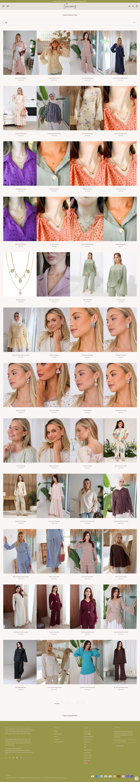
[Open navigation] (3, 6)
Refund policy (87, 760)
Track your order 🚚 (59, 741)
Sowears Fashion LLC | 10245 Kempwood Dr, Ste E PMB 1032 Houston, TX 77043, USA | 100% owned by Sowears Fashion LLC (36, 777)
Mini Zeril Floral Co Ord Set (121, 466)
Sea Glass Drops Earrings (87, 355)
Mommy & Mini (58, 733)
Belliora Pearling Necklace (87, 244)
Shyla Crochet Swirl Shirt (120, 576)
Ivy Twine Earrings (87, 410)
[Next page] (83, 702)
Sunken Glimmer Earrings (121, 410)
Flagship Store (87, 741)
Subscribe (120, 746)
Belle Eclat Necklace (87, 189)
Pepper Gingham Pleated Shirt (54, 133)
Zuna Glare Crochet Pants (87, 78)
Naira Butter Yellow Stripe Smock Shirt (20, 355)
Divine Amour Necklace (54, 299)
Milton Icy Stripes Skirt (54, 576)
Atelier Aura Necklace (54, 189)
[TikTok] (20, 758)
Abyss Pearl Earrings (20, 410)
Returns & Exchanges (89, 736)
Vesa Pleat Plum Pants (54, 632)
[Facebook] (5, 758)
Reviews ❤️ (86, 763)
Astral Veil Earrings (21, 466)
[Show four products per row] (6, 22)
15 (77, 701)
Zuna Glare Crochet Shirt (87, 576)
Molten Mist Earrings (54, 466)
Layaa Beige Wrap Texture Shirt (121, 632)
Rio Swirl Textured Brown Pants (121, 687)
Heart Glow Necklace (20, 299)
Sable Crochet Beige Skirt (54, 521)
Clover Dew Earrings (87, 466)
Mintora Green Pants (87, 299)
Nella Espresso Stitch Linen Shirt (87, 521)
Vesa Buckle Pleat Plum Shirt (87, 632)
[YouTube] (17, 758)
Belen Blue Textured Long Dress (121, 78)
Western (56, 731)
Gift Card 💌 (87, 733)
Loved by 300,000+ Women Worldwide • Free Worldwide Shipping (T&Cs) (70, 1)
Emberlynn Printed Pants (20, 521)
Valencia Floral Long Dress (21, 78)
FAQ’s (85, 744)
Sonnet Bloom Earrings (121, 355)
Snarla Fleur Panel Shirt (54, 78)
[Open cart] (137, 6)
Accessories (56, 739)
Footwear (56, 736)
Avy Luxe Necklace (54, 244)
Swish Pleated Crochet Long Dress (20, 632)
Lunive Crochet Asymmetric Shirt (54, 687)
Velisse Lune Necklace (121, 189)
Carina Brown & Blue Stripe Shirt (121, 521)
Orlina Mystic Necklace (21, 189)
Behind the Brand (88, 749)
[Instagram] (9, 758)
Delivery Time (87, 731)
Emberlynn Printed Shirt (87, 133)
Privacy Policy (87, 752)
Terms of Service (88, 755)
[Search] (133, 6)
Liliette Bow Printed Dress (20, 133)
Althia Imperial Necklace (20, 244)
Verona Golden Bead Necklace (121, 133)
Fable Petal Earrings (54, 355)
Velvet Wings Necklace (121, 244)
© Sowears (8, 775)
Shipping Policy (87, 757)
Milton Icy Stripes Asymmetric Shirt (21, 576)
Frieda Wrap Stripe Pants (20, 687)
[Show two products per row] (3, 22)
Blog (85, 747)
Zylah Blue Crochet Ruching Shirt (87, 687)
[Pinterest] (13, 758)
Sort (134, 22)
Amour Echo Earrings (54, 410)
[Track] (7, 6)
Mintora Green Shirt (121, 299)
